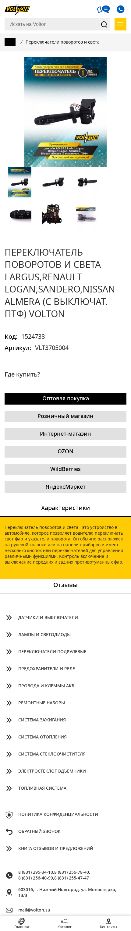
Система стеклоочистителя (52, 754)
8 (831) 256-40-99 (35, 878)
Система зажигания (42, 720)
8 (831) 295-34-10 (35, 872)
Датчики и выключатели (48, 618)
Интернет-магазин (65, 434)
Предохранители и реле (46, 669)
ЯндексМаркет (66, 487)
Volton (20, 9)
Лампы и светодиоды (44, 635)
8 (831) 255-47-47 (71, 878)
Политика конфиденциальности (58, 814)
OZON (65, 452)
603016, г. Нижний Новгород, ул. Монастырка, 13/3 (67, 893)
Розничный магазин (65, 416)
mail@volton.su (34, 910)
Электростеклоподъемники (52, 771)
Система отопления (42, 737)
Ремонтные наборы (41, 703)
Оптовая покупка (65, 399)
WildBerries (65, 469)
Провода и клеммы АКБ (46, 686)
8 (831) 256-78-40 (71, 872)
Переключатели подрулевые (52, 652)
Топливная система (42, 788)
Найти (104, 24)
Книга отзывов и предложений (55, 849)
